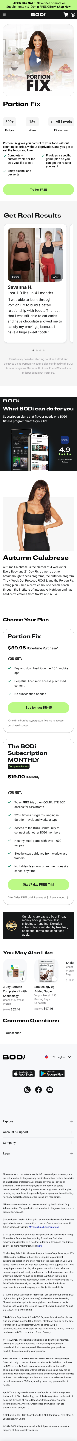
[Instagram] (27, 1089)
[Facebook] (38, 1089)
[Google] (52, 1073)
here (39, 1246)
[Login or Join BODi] (73, 15)
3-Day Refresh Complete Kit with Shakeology (15, 991)
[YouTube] (49, 1089)
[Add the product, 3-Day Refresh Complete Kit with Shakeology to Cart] (22, 978)
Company (9, 1143)
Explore (8, 1121)
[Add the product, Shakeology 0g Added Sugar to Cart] (54, 978)
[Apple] (23, 1073)
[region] (38, 985)
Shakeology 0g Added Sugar (44, 989)
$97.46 (48, 1008)
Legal (6, 1153)
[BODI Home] (38, 14)
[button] (33, 350)
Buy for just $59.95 (38, 707)
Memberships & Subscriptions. (44, 1227)
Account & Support (15, 1132)
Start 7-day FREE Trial (38, 884)
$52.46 (15, 1009)
